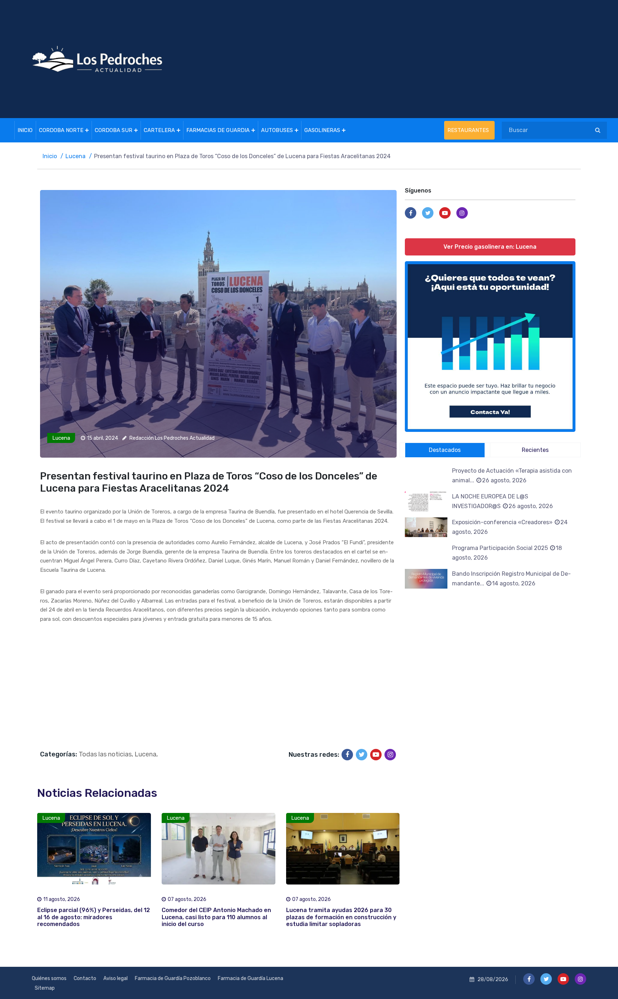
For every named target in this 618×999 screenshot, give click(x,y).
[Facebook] (347, 754)
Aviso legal (115, 978)
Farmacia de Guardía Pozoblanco (173, 978)
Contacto (85, 978)
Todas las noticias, (106, 754)
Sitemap (45, 988)
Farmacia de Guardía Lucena (250, 978)
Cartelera (159, 130)
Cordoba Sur (113, 130)
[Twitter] (361, 754)
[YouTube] (376, 754)
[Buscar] (598, 130)
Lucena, (146, 754)
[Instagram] (390, 754)
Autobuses (277, 130)
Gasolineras (322, 130)
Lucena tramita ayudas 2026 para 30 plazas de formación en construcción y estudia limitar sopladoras (341, 917)
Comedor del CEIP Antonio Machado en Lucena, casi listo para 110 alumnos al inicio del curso (216, 917)
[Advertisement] (403, 59)
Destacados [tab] (445, 450)
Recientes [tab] (535, 450)
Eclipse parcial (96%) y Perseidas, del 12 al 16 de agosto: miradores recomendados (93, 917)
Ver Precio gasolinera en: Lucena (490, 246)
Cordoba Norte (61, 130)
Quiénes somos (49, 978)
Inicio (25, 130)
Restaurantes (468, 130)
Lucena (75, 156)
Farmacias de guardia (218, 130)
